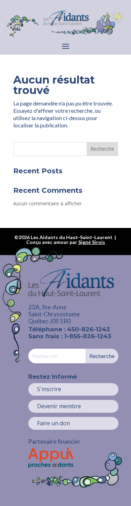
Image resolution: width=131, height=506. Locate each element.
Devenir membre (59, 406)
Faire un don (53, 423)
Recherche (102, 148)
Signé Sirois (91, 242)
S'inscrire (49, 389)
